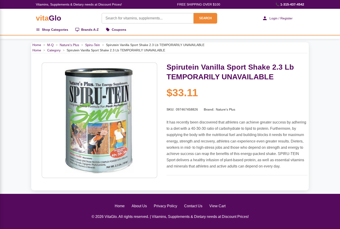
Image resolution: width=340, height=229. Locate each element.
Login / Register (281, 18)
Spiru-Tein (92, 45)
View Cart (217, 206)
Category (54, 50)
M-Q (50, 45)
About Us (139, 206)
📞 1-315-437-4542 (289, 4)
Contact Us (193, 206)
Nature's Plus (69, 45)
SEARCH (205, 18)
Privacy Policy (165, 206)
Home (36, 45)
